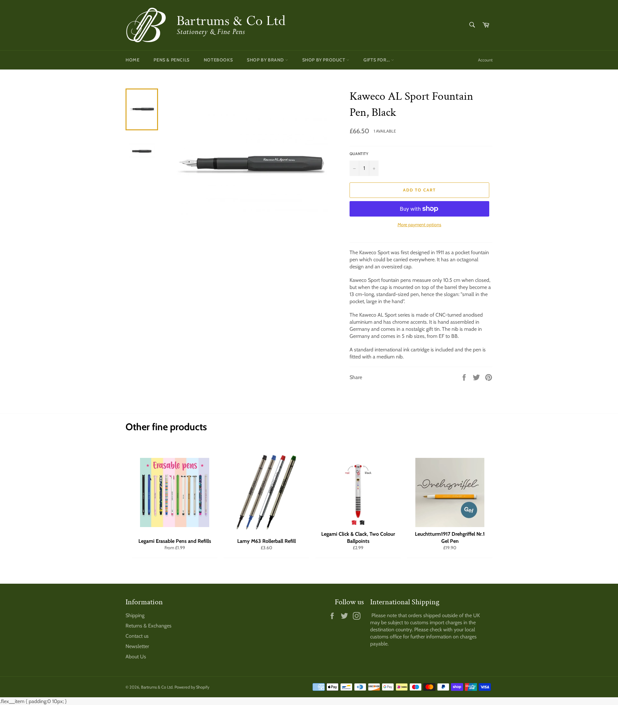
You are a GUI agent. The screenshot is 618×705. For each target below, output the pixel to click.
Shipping (135, 615)
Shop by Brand (266, 60)
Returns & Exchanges (149, 626)
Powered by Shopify (191, 687)
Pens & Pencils (171, 60)
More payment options (419, 224)
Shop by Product (324, 60)
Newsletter (137, 646)
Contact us (137, 636)
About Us (136, 657)
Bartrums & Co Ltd (157, 687)
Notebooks (218, 60)
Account (485, 59)
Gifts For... (377, 60)
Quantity (359, 153)
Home (132, 60)
